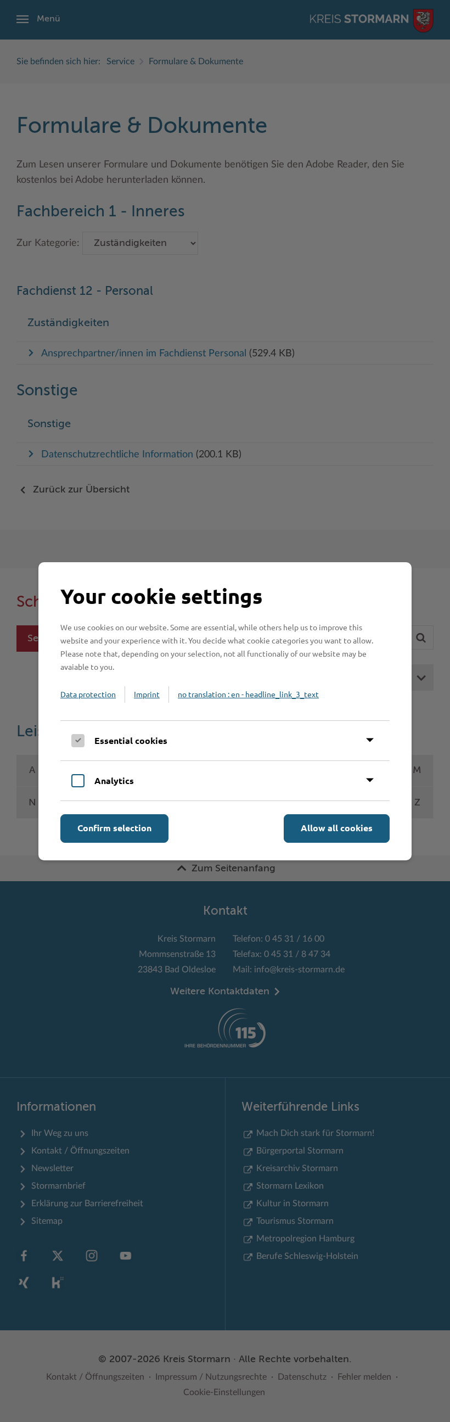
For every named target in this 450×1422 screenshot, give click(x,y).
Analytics (114, 780)
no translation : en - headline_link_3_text (248, 694)
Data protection (88, 694)
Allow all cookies (337, 827)
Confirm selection (114, 827)
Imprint (147, 694)
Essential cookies (130, 740)
